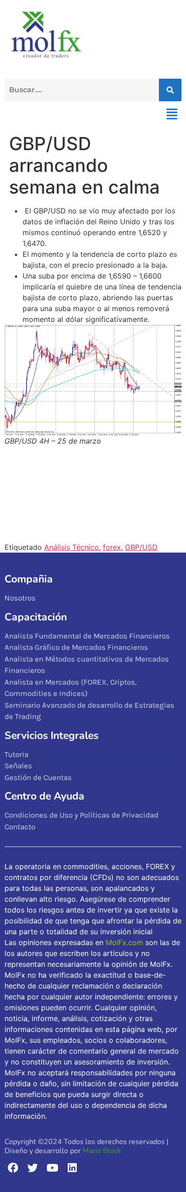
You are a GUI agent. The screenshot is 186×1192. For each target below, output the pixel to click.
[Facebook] (13, 1167)
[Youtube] (52, 1167)
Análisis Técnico (71, 547)
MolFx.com (124, 942)
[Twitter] (32, 1167)
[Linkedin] (72, 1167)
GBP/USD (141, 547)
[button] (171, 114)
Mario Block (102, 1151)
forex (112, 547)
